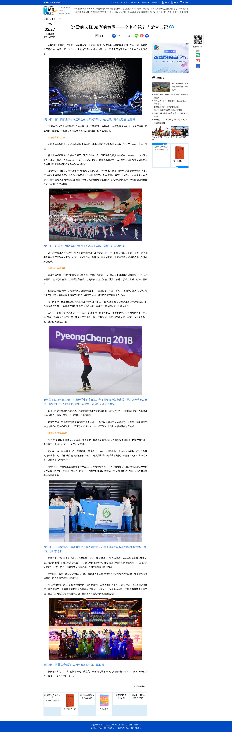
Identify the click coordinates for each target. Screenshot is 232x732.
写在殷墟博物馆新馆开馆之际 (180, 87)
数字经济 (101, 12)
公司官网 (62, 10)
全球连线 (124, 9)
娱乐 (149, 12)
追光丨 (157, 110)
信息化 (95, 12)
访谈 (164, 9)
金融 (76, 12)
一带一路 (165, 12)
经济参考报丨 (159, 94)
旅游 (135, 12)
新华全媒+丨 (159, 101)
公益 (160, 12)
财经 (100, 9)
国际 (96, 9)
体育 (145, 9)
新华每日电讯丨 (160, 107)
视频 (168, 9)
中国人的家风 (87, 698)
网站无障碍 (155, 2)
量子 (141, 9)
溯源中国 (126, 12)
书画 (152, 9)
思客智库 (117, 9)
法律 (179, 9)
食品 (83, 12)
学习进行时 (78, 9)
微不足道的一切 (70, 709)
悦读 (156, 12)
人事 (92, 9)
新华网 (46, 19)
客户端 (167, 2)
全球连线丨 (158, 120)
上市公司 (178, 12)
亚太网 (171, 12)
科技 (133, 9)
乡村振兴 (115, 12)
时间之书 (121, 698)
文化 (148, 9)
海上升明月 (104, 709)
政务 (175, 9)
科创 (137, 9)
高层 (84, 9)
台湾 (111, 9)
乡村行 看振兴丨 (160, 113)
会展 (142, 12)
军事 (160, 9)
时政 (88, 9)
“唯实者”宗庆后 (173, 107)
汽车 (79, 12)
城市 (131, 12)
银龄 (120, 12)
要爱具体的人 (138, 698)
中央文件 (184, 9)
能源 (138, 12)
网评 (103, 9)
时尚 (153, 12)
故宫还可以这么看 (52, 700)
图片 (171, 9)
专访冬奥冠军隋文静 (178, 137)
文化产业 (185, 12)
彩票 (146, 12)
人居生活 (88, 12)
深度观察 (160, 78)
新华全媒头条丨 (178, 83)
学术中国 (108, 12)
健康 (156, 9)
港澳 (107, 9)
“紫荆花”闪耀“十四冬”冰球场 (171, 110)
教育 (129, 9)
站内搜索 (185, 2)
